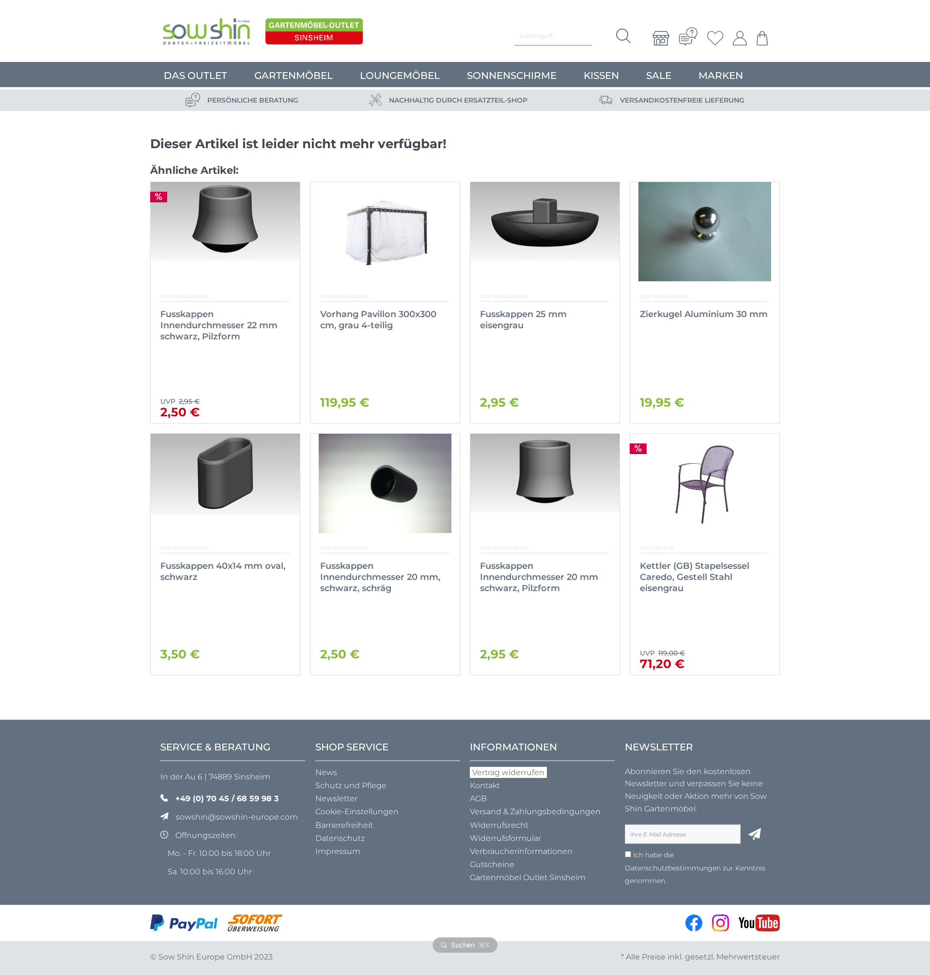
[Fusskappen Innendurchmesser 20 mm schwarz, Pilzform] (545, 483)
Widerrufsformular (505, 838)
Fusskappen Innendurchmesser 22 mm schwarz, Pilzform (219, 325)
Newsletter (336, 798)
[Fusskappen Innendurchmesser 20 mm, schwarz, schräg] (385, 483)
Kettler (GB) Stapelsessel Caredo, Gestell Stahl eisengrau (694, 577)
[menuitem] (661, 38)
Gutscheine (492, 864)
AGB (478, 798)
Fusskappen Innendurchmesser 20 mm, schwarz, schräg (380, 577)
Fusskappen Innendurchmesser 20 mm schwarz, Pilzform (539, 577)
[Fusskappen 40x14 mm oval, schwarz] (225, 483)
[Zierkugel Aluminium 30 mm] (704, 231)
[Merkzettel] (715, 38)
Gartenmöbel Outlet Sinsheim (528, 877)
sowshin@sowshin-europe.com (237, 817)
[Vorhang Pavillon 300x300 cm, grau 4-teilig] (385, 231)
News (326, 772)
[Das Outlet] (314, 33)
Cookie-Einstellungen (357, 811)
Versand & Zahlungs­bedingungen (535, 811)
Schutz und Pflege (351, 785)
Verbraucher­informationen (521, 851)
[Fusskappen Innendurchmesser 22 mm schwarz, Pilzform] (225, 231)
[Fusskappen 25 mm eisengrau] (545, 231)
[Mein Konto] (740, 38)
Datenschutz (340, 838)
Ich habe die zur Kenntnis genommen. (695, 868)
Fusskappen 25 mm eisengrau (523, 320)
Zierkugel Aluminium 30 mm (704, 314)
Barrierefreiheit (344, 825)
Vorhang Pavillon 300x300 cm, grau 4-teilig (378, 320)
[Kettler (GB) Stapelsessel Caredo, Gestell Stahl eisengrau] (704, 483)
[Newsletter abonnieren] (754, 834)
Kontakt (485, 785)
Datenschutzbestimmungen (673, 868)
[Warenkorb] (760, 38)
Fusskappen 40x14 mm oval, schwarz (222, 571)
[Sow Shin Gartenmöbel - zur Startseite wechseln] (206, 33)
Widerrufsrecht (499, 825)
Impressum (337, 851)
